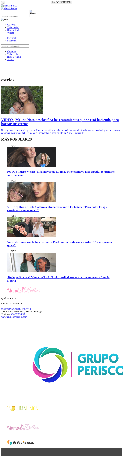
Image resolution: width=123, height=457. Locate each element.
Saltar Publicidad (61, 2)
